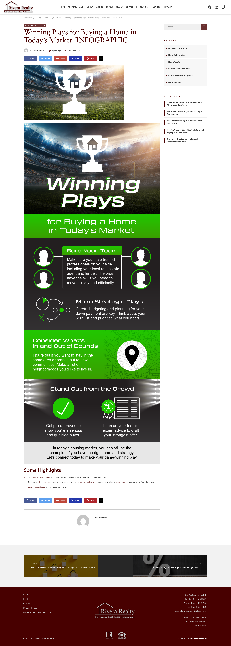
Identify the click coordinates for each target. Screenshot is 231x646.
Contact (167, 7)
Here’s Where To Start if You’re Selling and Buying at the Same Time (185, 131)
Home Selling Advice (177, 55)
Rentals (129, 7)
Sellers (119, 7)
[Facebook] (209, 7)
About (90, 7)
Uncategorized (174, 82)
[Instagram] (216, 7)
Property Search (76, 7)
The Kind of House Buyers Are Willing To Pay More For (184, 112)
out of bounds (122, 482)
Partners (155, 7)
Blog (25, 599)
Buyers (109, 7)
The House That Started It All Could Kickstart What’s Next (182, 140)
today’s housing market (40, 477)
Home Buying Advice (35, 26)
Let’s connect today (36, 487)
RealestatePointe (198, 638)
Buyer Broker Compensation (37, 612)
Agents (99, 7)
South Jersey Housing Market (181, 75)
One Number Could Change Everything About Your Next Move (184, 103)
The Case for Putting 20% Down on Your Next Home (184, 122)
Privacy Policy (30, 608)
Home (62, 7)
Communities (142, 7)
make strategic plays (86, 482)
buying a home (45, 482)
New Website (174, 62)
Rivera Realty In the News (179, 69)
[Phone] (223, 7)
